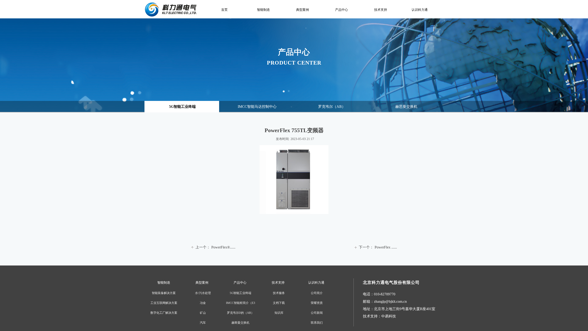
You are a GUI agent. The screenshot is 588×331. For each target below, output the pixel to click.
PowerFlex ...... (378, 247)
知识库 (278, 312)
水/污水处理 (203, 293)
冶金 (203, 303)
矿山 (203, 312)
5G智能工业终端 (240, 293)
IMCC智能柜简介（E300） (240, 303)
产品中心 (341, 9)
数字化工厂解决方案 (163, 312)
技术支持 (380, 9)
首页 (224, 9)
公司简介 (317, 293)
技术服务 (279, 293)
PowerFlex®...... (215, 247)
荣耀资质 (317, 303)
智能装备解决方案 (164, 293)
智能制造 (263, 9)
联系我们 (317, 322)
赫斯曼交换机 (240, 322)
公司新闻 (317, 312)
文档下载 (279, 303)
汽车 (203, 322)
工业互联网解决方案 (163, 303)
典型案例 (302, 9)
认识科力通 (420, 9)
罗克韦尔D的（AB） (240, 312)
